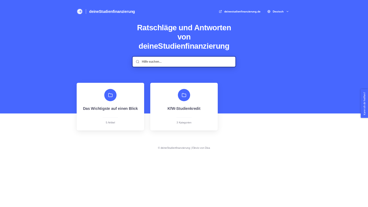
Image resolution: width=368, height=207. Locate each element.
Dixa (207, 147)
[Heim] (79, 11)
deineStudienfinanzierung (112, 11)
